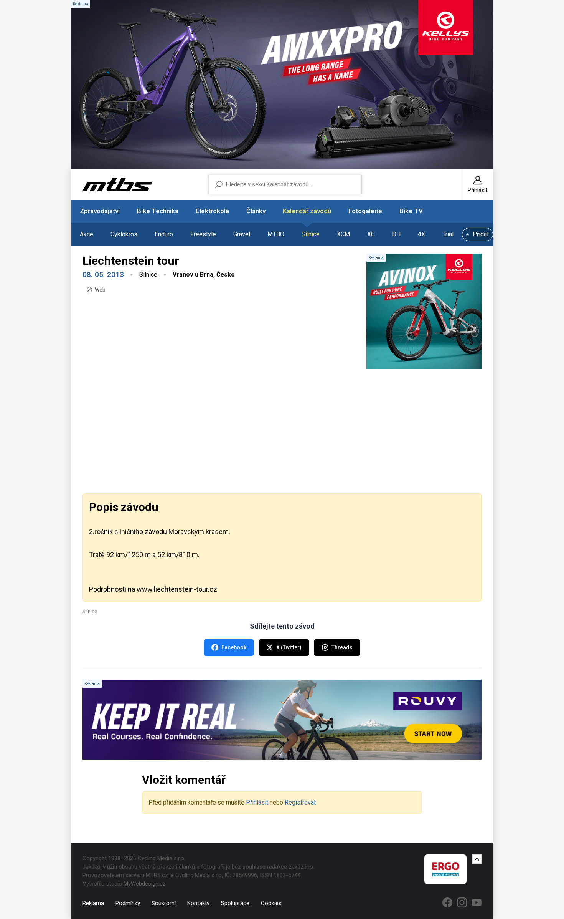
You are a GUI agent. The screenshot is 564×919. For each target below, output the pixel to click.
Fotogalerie (365, 211)
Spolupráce (235, 903)
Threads (342, 647)
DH (396, 234)
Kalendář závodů (307, 211)
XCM (343, 234)
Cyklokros (123, 234)
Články (256, 211)
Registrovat (300, 802)
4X (421, 234)
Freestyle (203, 234)
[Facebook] (447, 902)
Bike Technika (157, 211)
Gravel (241, 234)
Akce (86, 234)
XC (371, 234)
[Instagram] (462, 902)
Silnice (311, 234)
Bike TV (411, 211)
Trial (448, 234)
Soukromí (164, 903)
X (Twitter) (289, 647)
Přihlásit (257, 802)
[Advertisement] (282, 430)
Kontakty (198, 903)
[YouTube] (477, 902)
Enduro (164, 234)
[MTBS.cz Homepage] (117, 184)
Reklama (93, 903)
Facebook (233, 647)
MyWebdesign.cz (145, 883)
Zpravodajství (100, 211)
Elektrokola (212, 211)
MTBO (275, 234)
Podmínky (127, 903)
